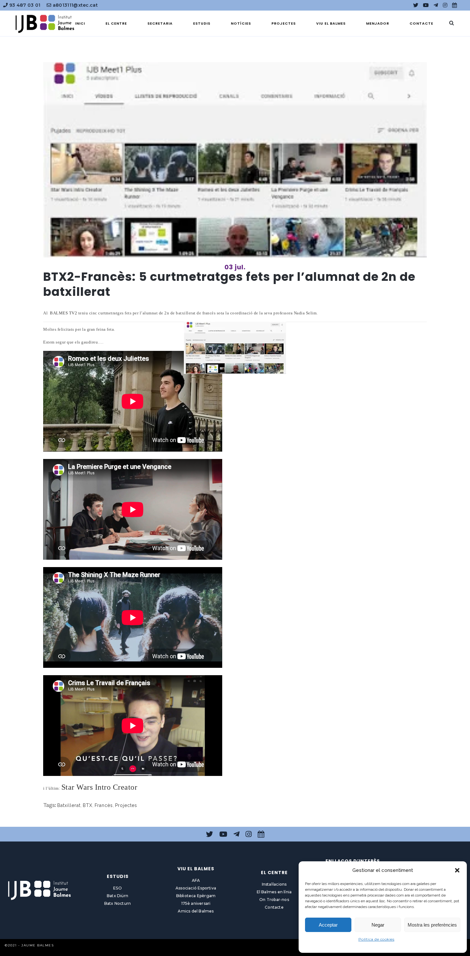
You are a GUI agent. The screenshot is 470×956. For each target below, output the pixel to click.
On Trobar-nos (274, 899)
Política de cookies (376, 939)
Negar (378, 925)
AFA (196, 880)
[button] (457, 870)
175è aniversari (196, 903)
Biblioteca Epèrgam (196, 895)
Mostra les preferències (432, 925)
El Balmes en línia (274, 891)
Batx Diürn (117, 895)
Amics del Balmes (196, 911)
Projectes (126, 805)
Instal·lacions (274, 884)
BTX (87, 805)
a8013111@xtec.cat (74, 5)
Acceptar (328, 925)
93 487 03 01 (24, 5)
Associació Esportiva (196, 888)
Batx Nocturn (117, 903)
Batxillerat (69, 805)
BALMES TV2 (63, 313)
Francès (104, 805)
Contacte (274, 907)
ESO (117, 888)
